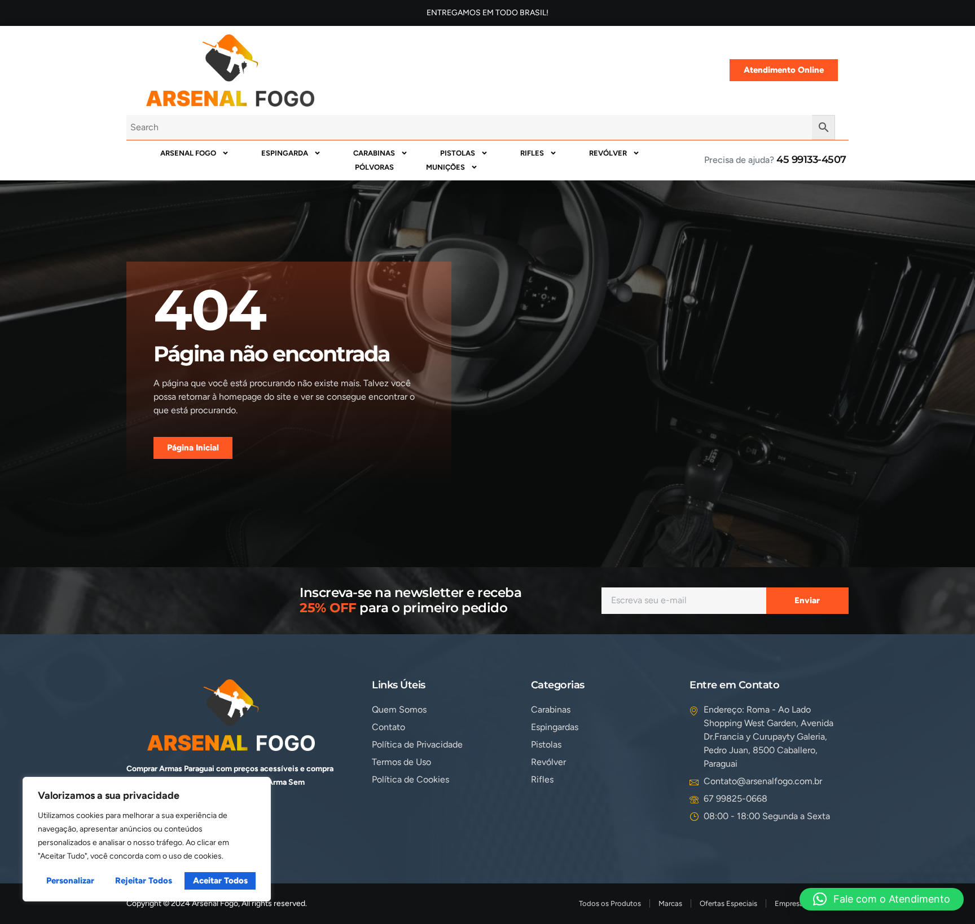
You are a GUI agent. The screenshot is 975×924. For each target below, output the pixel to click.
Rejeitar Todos (143, 881)
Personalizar (70, 881)
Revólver (608, 153)
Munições (445, 167)
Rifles (532, 153)
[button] (882, 899)
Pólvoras (374, 167)
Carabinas (374, 153)
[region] (147, 839)
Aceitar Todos (220, 881)
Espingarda (284, 153)
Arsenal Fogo (188, 153)
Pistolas (457, 153)
